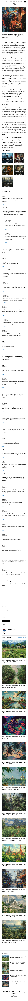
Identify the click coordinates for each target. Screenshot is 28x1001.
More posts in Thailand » (22, 637)
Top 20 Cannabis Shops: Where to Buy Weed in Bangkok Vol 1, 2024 (13, 890)
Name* (3, 604)
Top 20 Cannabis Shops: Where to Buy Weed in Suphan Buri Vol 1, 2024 (13, 661)
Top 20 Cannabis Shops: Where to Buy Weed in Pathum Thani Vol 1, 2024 (13, 814)
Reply (3, 204)
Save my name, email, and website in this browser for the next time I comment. (13, 616)
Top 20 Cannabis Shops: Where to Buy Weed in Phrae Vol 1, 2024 (13, 737)
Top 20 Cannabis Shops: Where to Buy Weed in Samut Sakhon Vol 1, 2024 (13, 686)
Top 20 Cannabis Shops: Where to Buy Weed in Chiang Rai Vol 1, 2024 (13, 916)
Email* (3, 608)
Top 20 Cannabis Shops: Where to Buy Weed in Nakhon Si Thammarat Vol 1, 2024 (13, 839)
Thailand (9, 624)
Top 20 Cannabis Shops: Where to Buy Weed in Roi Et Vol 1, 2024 (13, 865)
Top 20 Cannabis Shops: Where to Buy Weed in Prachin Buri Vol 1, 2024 (13, 941)
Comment (3, 588)
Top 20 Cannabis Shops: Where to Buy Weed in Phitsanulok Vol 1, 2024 (13, 712)
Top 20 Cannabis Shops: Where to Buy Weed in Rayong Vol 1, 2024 (13, 763)
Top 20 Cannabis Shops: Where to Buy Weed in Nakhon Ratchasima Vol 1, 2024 (13, 788)
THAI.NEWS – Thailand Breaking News (14, 992)
